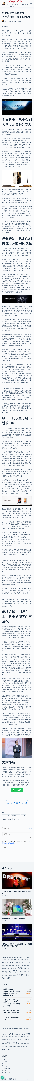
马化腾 (8, 978)
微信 (19, 965)
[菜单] (31, 3)
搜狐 (25, 965)
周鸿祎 (3, 965)
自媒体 (14, 975)
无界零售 (9, 968)
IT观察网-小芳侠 (14, 1)
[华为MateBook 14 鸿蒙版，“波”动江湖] (17, 907)
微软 (22, 965)
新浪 (28, 965)
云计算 (26, 959)
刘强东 (23, 962)
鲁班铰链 (17, 819)
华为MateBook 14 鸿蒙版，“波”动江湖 (13, 918)
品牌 (7, 965)
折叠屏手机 (15, 815)
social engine (5, 959)
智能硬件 (20, 21)
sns (28, 957)
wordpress (21, 959)
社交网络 (20, 972)
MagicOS (6, 815)
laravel (16, 957)
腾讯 (6, 975)
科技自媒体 (5, 1068)
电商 (3, 972)
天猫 (10, 965)
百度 (15, 971)
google (11, 957)
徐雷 (16, 965)
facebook (5, 957)
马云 (4, 978)
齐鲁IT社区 (5, 1072)
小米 (13, 965)
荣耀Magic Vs (7, 819)
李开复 (15, 968)
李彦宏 (20, 968)
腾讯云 (10, 975)
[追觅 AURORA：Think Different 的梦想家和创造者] (17, 880)
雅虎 (27, 975)
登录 (30, 828)
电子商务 (8, 972)
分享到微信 (18, 790)
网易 (25, 972)
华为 (28, 962)
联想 (3, 975)
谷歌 (23, 975)
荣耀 (23, 815)
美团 (28, 972)
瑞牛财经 (4, 1066)
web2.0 (15, 959)
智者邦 (4, 1064)
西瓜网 (4, 1070)
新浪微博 (4, 968)
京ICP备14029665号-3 (21, 1079)
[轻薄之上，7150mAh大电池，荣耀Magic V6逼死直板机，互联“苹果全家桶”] (17, 932)
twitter (11, 959)
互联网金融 (5, 962)
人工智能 (17, 962)
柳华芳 (25, 968)
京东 (11, 962)
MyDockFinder (23, 957)
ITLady (4, 1059)
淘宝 (29, 968)
